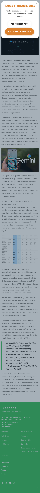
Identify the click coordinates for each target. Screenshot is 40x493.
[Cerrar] (36, 3)
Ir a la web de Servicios (19, 32)
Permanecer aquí (19, 24)
